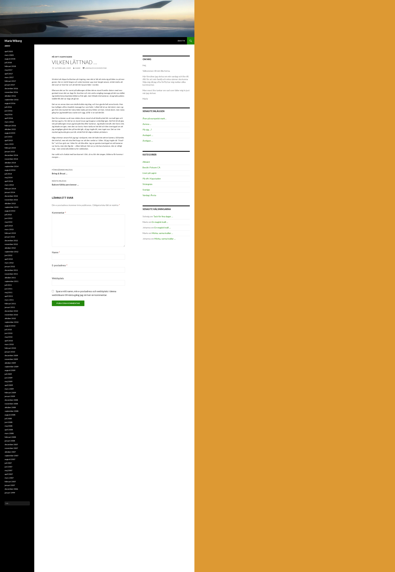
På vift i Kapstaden (62, 57)
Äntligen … (148, 140)
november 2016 (11, 92)
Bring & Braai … (62, 172)
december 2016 (11, 88)
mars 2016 (9, 122)
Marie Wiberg (13, 40)
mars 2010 (9, 344)
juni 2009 (8, 378)
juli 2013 (8, 214)
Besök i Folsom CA (151, 167)
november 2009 (11, 359)
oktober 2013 (10, 203)
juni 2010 (8, 333)
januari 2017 (10, 85)
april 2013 (9, 226)
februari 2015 (10, 148)
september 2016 (11, 99)
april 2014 (9, 181)
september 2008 (11, 411)
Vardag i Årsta (149, 195)
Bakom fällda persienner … (65, 183)
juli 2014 (8, 174)
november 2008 (11, 404)
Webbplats (58, 278)
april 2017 (9, 73)
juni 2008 (8, 422)
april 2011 (9, 296)
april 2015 (9, 140)
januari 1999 (10, 492)
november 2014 (11, 159)
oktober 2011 (10, 277)
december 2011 (11, 270)
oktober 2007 (10, 452)
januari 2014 (10, 192)
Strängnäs (147, 184)
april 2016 (9, 118)
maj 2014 (8, 177)
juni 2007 (8, 467)
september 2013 (11, 207)
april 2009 (9, 385)
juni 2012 (8, 255)
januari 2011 (10, 307)
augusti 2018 (10, 59)
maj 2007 (8, 470)
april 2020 (9, 51)
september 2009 (11, 366)
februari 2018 (10, 66)
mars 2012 (9, 263)
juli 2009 (8, 374)
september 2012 (11, 251)
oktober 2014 (10, 162)
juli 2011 (8, 285)
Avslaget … (148, 135)
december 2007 (11, 444)
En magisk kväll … (160, 222)
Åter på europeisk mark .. (154, 118)
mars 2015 (9, 144)
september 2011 (11, 281)
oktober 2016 (10, 96)
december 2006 (11, 489)
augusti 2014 (10, 170)
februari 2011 (10, 303)
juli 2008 (8, 418)
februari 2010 (10, 348)
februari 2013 (10, 233)
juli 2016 (8, 107)
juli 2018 (8, 62)
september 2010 (11, 322)
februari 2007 (10, 481)
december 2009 (11, 355)
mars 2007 (9, 478)
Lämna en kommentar (96, 68)
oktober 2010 (10, 318)
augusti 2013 (10, 211)
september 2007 (11, 455)
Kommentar (59, 212)
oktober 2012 (10, 248)
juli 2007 (8, 463)
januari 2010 (10, 352)
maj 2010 (8, 337)
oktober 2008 (10, 407)
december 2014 (11, 155)
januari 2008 (10, 441)
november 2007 (11, 448)
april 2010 (9, 340)
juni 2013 (8, 218)
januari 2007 (10, 485)
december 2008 (11, 400)
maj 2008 (8, 426)
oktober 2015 (10, 129)
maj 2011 (8, 292)
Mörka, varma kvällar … (162, 233)
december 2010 (11, 311)
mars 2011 (9, 300)
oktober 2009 (10, 363)
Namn (56, 252)
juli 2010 (8, 329)
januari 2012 (10, 266)
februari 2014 (10, 188)
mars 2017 (9, 77)
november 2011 (11, 274)
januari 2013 (10, 237)
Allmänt (146, 162)
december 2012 (11, 240)
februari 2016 (10, 125)
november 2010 (11, 315)
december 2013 (11, 196)
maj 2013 (8, 222)
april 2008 (9, 429)
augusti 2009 (10, 370)
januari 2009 (10, 396)
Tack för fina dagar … (163, 216)
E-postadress (59, 265)
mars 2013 (9, 229)
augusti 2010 (10, 326)
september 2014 (11, 166)
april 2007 (9, 474)
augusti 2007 (10, 459)
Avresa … (147, 124)
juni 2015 (8, 137)
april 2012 (9, 259)
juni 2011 (8, 289)
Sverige (146, 189)
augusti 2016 (10, 103)
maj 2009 (8, 381)
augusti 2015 (10, 133)
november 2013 (11, 200)
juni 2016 (8, 111)
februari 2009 (10, 392)
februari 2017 (10, 81)
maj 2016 (8, 114)
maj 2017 (8, 70)
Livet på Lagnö (149, 173)
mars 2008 (9, 433)
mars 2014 (9, 185)
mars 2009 (9, 389)
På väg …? (147, 129)
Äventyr (181, 41)
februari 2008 (10, 437)
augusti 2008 (10, 415)
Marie (78, 68)
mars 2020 (9, 55)
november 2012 (11, 244)
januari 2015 (10, 151)
